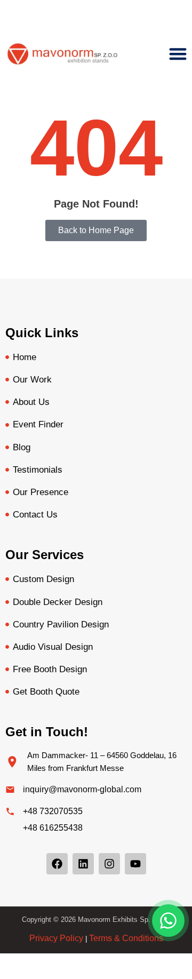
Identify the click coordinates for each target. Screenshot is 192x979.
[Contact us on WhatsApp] (168, 920)
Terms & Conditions (126, 938)
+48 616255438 (53, 827)
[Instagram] (109, 863)
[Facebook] (57, 863)
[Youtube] (135, 863)
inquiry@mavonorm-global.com (82, 789)
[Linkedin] (83, 863)
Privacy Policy (56, 938)
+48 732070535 (53, 811)
